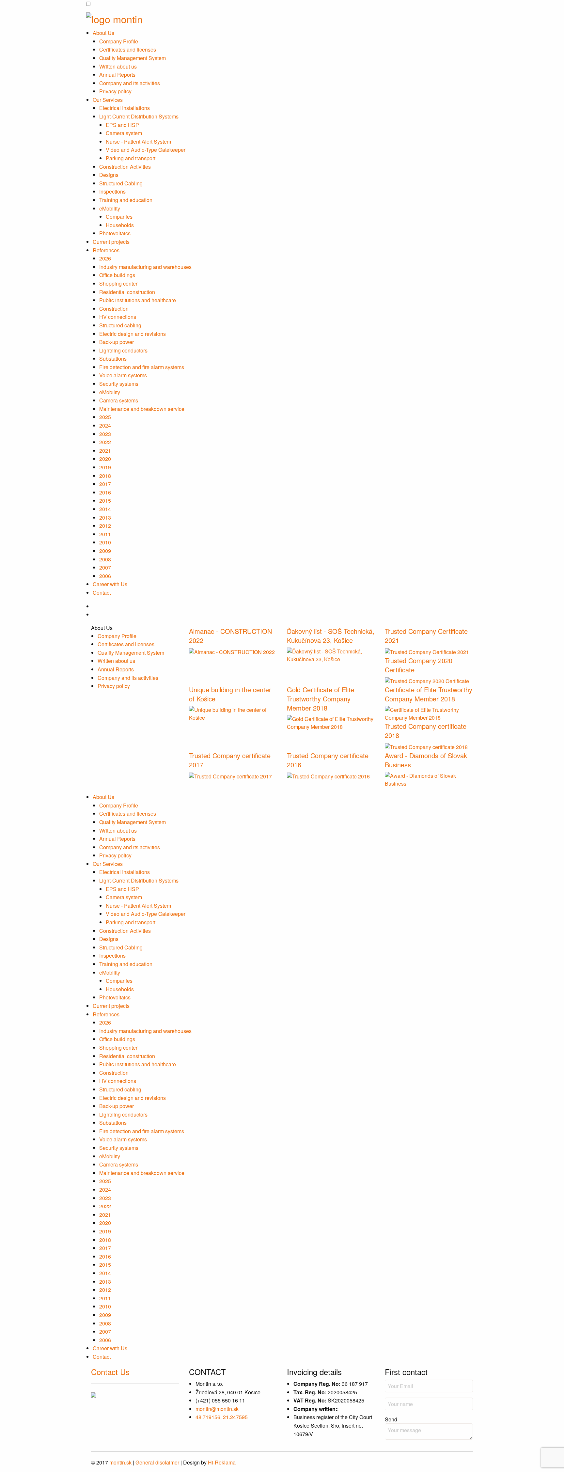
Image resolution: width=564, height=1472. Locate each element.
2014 (105, 509)
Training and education (125, 200)
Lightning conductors (123, 350)
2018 (105, 475)
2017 (105, 484)
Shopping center (118, 283)
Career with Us (110, 584)
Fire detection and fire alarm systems (141, 367)
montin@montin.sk (217, 1409)
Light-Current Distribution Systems (139, 116)
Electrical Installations (124, 108)
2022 (105, 442)
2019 (105, 467)
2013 (105, 517)
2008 (105, 559)
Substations (113, 358)
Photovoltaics (115, 233)
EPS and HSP (122, 125)
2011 (105, 534)
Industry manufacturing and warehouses (145, 267)
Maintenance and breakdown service (141, 409)
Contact (102, 592)
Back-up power (116, 342)
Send (391, 1419)
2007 (105, 567)
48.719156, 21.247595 (222, 1417)
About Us (103, 33)
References (106, 250)
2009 (105, 551)
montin (120, 1462)
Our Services (108, 99)
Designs (108, 175)
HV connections (117, 317)
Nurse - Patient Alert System (138, 141)
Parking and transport (130, 158)
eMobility (109, 208)
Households (120, 225)
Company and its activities (129, 83)
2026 (105, 258)
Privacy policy (115, 91)
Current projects (111, 241)
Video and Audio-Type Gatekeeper (145, 149)
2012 (105, 525)
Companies (119, 216)
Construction (114, 308)
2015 (105, 500)
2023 (105, 434)
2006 (105, 576)
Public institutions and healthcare (137, 300)
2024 (105, 425)
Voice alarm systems (123, 375)
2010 (105, 542)
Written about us (118, 66)
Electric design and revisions (132, 333)
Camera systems (118, 400)
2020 (105, 458)
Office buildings (117, 275)
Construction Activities (125, 166)
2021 (105, 450)
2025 (105, 417)
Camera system (124, 133)
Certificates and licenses (127, 49)
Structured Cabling (121, 183)
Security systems (118, 383)
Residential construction (127, 292)
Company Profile (118, 41)
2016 (105, 492)
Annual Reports (117, 74)
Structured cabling (120, 325)
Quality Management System (132, 58)
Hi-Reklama (222, 1462)
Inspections (112, 191)
